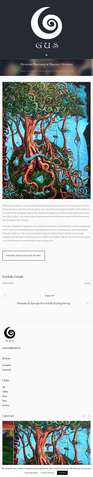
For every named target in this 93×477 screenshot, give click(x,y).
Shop (4, 396)
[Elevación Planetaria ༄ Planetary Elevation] (46, 140)
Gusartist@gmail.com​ (11, 348)
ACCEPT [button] (62, 473)
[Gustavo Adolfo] (46, 27)
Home (23, 71)
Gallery (5, 391)
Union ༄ (49, 295)
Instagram (6, 365)
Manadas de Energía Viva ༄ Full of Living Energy (44, 303)
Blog (4, 401)
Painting (87, 283)
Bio (3, 387)
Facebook (6, 370)
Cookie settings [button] (47, 472)
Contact (5, 405)
